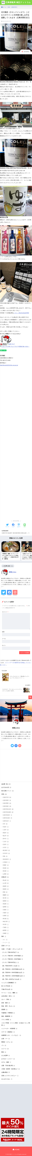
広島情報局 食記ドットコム (18, 2)
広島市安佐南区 (8, 812)
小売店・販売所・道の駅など (10, 1069)
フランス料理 (6, 1019)
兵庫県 (5, 915)
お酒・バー (27, 533)
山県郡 (5, 874)
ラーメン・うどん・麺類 (9, 992)
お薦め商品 (5, 1072)
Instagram (15, 595)
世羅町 (5, 865)
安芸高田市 (6, 859)
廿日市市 (6, 853)
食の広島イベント (7, 790)
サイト (4, 645)
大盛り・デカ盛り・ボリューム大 (11, 949)
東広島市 (6, 850)
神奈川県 (6, 921)
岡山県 (5, 880)
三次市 (5, 841)
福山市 (5, 835)
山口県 (5, 883)
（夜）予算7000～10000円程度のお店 (13, 976)
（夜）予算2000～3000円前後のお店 (12, 969)
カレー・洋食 (6, 999)
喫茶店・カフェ (6, 1042)
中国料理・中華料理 (8, 1013)
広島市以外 (6, 821)
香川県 (5, 898)
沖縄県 (5, 933)
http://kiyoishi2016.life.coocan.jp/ (9, 365)
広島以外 (5, 877)
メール (4, 638)
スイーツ (5, 1048)
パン (3, 1045)
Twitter (3, 595)
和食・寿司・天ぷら (8, 1006)
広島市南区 (7, 806)
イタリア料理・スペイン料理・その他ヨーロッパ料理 (15, 1024)
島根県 (5, 886)
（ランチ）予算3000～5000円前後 (12, 959)
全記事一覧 (11, 533)
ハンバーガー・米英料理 (9, 1028)
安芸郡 (5, 868)
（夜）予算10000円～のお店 (10, 965)
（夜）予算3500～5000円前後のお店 (12, 972)
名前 (3, 631)
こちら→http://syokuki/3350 (21, 313)
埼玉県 (5, 924)
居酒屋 (4, 1009)
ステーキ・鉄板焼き (8, 1032)
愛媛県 (5, 895)
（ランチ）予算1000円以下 (10, 952)
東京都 (5, 918)
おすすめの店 (6, 787)
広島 (22, 533)
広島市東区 (7, 800)
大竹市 (5, 847)
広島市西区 (17, 533)
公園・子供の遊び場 (8, 1065)
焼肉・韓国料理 (6, 1016)
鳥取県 (5, 889)
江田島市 (6, 862)
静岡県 (5, 930)
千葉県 (5, 927)
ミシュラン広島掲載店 (8, 982)
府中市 (5, 838)
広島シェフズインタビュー (9, 1075)
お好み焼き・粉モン (8, 996)
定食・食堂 (5, 1002)
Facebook (9, 595)
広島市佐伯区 (7, 818)
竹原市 (5, 826)
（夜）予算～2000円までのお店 (11, 979)
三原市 (5, 829)
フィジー (6, 942)
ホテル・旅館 (6, 1062)
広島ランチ (5, 945)
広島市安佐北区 (8, 809)
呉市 (5, 823)
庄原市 (5, 844)
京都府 (5, 909)
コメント (5, 612)
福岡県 (5, 906)
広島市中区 (5, 533)
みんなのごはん (6, 1079)
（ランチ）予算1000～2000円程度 (12, 955)
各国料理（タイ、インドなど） (11, 1035)
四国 (5, 892)
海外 (3, 936)
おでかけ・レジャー (8, 1059)
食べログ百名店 (6, 986)
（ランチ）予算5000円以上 (10, 962)
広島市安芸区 (7, 815)
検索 (30, 697)
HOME (16, 1149)
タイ (5, 939)
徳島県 (5, 901)
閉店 (3, 1052)
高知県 (5, 903)
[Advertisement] (16, 443)
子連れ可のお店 (6, 989)
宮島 (5, 856)
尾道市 (5, 832)
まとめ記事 (5, 1055)
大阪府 (5, 912)
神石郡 (5, 871)
